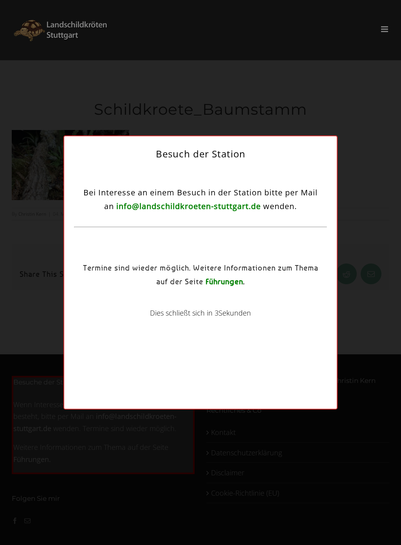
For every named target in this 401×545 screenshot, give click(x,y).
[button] (292, 221)
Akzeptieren (134, 303)
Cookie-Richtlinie (165, 323)
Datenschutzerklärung (210, 323)
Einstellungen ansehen (262, 303)
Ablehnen (196, 303)
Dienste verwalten (128, 282)
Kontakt (246, 323)
